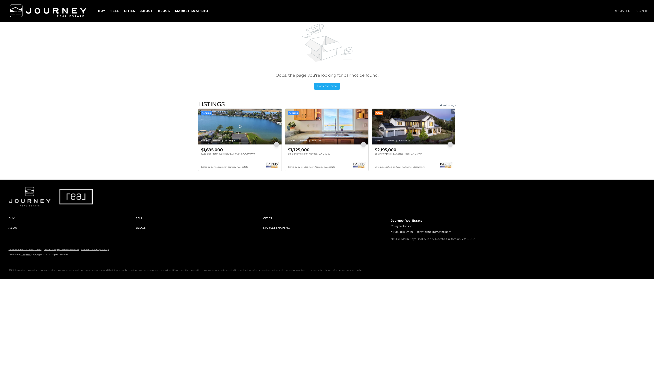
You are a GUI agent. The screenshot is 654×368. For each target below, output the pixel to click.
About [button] (146, 11)
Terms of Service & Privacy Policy (25, 249)
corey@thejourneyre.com (433, 231)
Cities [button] (129, 11)
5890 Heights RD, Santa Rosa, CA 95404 (398, 153)
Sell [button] (115, 11)
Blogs (164, 11)
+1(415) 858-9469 (402, 231)
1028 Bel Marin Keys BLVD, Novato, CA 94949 (228, 153)
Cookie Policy (51, 249)
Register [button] (622, 11)
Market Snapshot (192, 11)
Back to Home (327, 86)
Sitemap (104, 249)
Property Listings (90, 249)
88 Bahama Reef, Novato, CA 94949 (309, 153)
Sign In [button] (642, 11)
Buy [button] (101, 11)
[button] (48, 11)
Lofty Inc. (26, 254)
